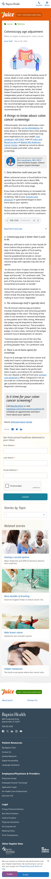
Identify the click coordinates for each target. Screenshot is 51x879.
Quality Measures (9, 756)
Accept (25, 874)
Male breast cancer (13, 632)
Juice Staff (8, 41)
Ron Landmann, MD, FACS (22, 138)
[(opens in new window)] (45, 851)
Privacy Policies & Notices (12, 809)
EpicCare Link (7, 795)
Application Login (9, 787)
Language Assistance (11, 765)
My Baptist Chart (9, 747)
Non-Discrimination (10, 813)
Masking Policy (8, 831)
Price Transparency (10, 835)
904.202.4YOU (16, 406)
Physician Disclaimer (10, 822)
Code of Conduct (9, 818)
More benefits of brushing (16, 596)
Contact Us (32, 700)
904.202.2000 (7, 726)
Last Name (8, 457)
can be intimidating (30, 128)
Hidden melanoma (13, 668)
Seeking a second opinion (16, 557)
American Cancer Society (21, 422)
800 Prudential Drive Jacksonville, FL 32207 (11, 720)
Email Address (10, 470)
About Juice (7, 700)
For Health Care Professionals (14, 791)
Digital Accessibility (10, 760)
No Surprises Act (9, 826)
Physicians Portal (9, 778)
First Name (8, 445)
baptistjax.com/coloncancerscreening (24, 409)
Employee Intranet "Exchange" (15, 783)
